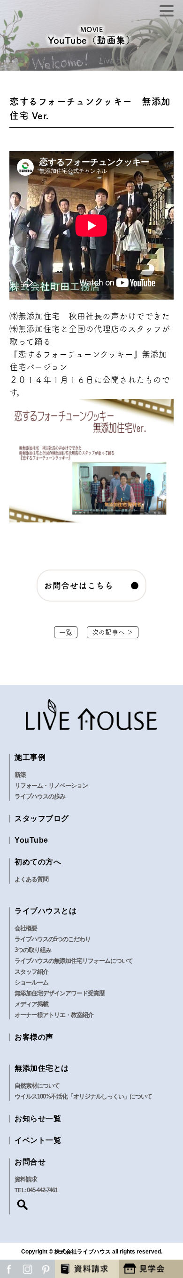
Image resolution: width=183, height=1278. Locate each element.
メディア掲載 (31, 1004)
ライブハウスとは (45, 911)
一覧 (65, 632)
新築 (20, 774)
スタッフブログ (42, 818)
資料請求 (26, 1179)
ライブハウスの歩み (40, 796)
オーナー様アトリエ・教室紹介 (54, 1014)
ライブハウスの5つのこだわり (53, 939)
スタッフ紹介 (31, 971)
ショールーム (31, 982)
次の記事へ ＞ (112, 632)
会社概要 (26, 928)
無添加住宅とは (42, 1068)
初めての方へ (38, 862)
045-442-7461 (42, 1190)
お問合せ (30, 1162)
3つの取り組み (33, 949)
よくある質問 (31, 879)
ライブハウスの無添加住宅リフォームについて (74, 960)
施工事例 (30, 757)
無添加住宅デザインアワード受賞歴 (60, 993)
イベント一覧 (38, 1140)
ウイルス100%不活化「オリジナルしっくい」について (83, 1096)
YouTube (31, 840)
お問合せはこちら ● (91, 585)
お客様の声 (34, 1037)
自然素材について (37, 1085)
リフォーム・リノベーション (51, 785)
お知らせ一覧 (38, 1119)
